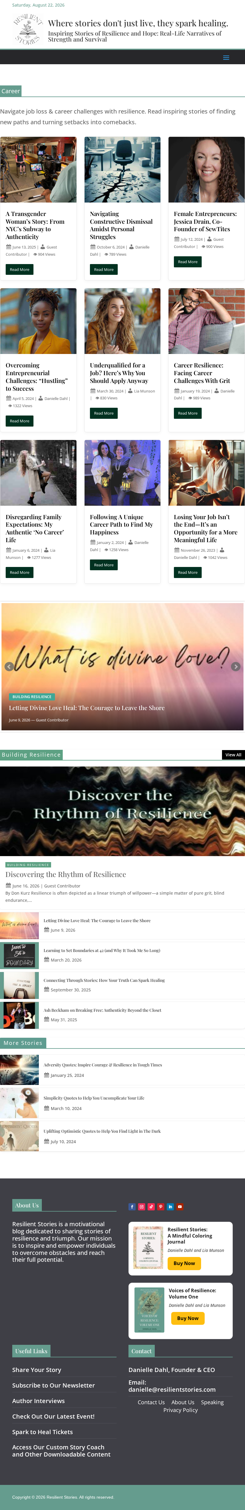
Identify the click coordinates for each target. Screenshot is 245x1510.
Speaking (212, 1402)
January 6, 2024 (26, 550)
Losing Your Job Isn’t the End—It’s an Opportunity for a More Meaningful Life (206, 528)
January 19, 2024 (195, 391)
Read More (19, 269)
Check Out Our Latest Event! (53, 1416)
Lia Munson (144, 391)
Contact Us (151, 1402)
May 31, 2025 (64, 1019)
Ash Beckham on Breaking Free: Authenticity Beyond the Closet (102, 1010)
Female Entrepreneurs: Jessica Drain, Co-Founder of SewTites (205, 221)
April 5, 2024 (23, 398)
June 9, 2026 (63, 930)
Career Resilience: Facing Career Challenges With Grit (202, 372)
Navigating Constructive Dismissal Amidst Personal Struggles (121, 224)
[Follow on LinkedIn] (170, 1206)
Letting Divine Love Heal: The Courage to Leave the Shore (87, 707)
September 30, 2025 (71, 990)
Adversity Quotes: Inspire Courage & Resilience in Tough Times (103, 1065)
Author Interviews (38, 1401)
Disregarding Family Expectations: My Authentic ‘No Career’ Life (35, 528)
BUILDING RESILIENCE (28, 865)
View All (233, 755)
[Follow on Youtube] (179, 1206)
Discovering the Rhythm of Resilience (65, 874)
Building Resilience (32, 696)
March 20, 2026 (66, 960)
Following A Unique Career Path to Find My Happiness (121, 524)
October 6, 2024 (111, 247)
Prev (9, 667)
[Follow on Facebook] (132, 1206)
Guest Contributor (62, 886)
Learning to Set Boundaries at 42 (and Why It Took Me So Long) (102, 950)
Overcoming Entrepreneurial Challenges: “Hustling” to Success (37, 376)
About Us (183, 1402)
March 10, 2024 (66, 1108)
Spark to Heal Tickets (42, 1432)
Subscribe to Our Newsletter (53, 1385)
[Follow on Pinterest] (160, 1206)
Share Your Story (36, 1370)
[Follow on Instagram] (141, 1206)
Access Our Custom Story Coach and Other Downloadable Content (61, 1450)
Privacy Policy (180, 1410)
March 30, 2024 (110, 391)
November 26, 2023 (198, 550)
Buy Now (184, 1263)
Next (236, 667)
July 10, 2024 (63, 1141)
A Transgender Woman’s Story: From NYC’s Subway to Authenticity (35, 224)
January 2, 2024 (110, 542)
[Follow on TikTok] (151, 1206)
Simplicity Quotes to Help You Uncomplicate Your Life (94, 1098)
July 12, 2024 (192, 239)
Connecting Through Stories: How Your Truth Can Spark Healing (104, 980)
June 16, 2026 (26, 886)
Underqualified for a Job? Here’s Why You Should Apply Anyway (119, 372)
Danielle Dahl (56, 398)
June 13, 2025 (24, 247)
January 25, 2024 (67, 1075)
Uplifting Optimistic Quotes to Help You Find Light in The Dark (102, 1131)
